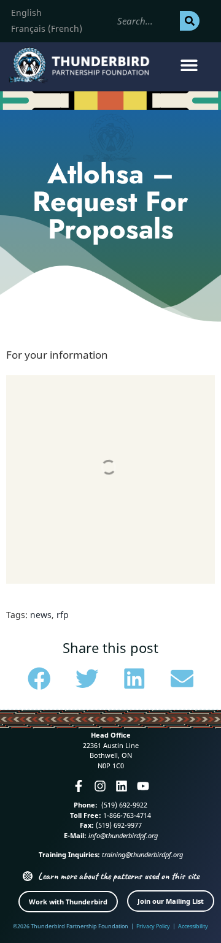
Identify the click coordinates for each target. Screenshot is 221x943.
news (41, 614)
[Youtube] (143, 786)
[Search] (190, 21)
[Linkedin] (121, 786)
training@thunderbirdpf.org (142, 854)
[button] (189, 65)
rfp (62, 614)
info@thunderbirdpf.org (123, 835)
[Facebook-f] (78, 786)
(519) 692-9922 (123, 804)
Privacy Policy (153, 926)
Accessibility (193, 926)
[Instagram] (100, 786)
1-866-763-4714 (126, 815)
